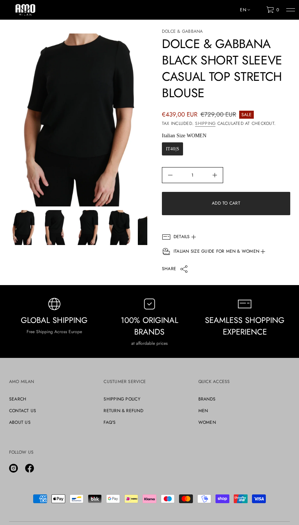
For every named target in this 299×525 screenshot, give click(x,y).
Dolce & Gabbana (182, 31)
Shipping (205, 123)
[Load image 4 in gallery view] (119, 227)
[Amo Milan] (25, 10)
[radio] (172, 148)
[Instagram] (13, 468)
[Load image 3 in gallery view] (87, 227)
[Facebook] (30, 468)
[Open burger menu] (290, 10)
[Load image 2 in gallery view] (55, 227)
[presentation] (78, 119)
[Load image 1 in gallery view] (23, 227)
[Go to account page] (258, 11)
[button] (273, 10)
